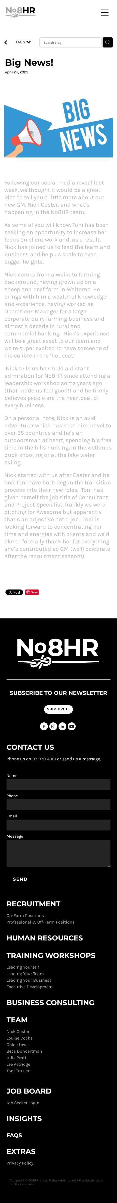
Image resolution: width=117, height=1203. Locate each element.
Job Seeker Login (23, 1102)
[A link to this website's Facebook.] (44, 726)
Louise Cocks (20, 1038)
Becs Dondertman (24, 1051)
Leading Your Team (25, 973)
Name (12, 776)
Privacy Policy (20, 1163)
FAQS (14, 1135)
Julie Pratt (16, 1057)
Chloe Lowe (18, 1044)
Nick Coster (18, 1031)
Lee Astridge (18, 1064)
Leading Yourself (23, 967)
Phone (12, 796)
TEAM (18, 1020)
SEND (20, 879)
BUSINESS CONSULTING (50, 1003)
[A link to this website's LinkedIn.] (62, 726)
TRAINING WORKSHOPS (52, 955)
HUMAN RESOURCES (45, 938)
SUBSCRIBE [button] (58, 709)
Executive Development (30, 986)
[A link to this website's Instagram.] (53, 726)
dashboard (68, 1180)
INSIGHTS (24, 1119)
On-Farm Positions (25, 915)
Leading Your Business (29, 980)
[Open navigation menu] (104, 12)
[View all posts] (5, 43)
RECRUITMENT (33, 904)
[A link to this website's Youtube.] (72, 726)
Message (15, 836)
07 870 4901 (44, 758)
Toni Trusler (18, 1070)
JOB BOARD (29, 1091)
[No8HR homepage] (52, 12)
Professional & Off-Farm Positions (41, 922)
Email (12, 816)
